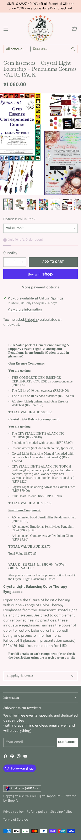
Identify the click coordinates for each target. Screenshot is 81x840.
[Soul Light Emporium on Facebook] (5, 757)
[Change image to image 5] (55, 204)
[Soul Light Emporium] (40, 28)
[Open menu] (5, 28)
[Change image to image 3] (31, 204)
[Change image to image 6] (67, 204)
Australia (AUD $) (23, 788)
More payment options (40, 287)
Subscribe (67, 742)
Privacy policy (13, 811)
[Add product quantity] (22, 262)
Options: (19, 219)
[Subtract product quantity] (7, 262)
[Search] (73, 49)
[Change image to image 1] (8, 204)
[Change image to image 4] (43, 204)
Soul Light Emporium (45, 796)
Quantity (10, 253)
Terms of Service (15, 819)
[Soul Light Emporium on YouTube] (25, 757)
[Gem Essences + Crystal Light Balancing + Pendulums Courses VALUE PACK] (40, 144)
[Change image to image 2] (20, 204)
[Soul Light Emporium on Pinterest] (12, 757)
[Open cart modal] (74, 28)
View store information (25, 309)
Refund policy (37, 811)
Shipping (32, 320)
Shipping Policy (61, 811)
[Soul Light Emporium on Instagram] (18, 757)
